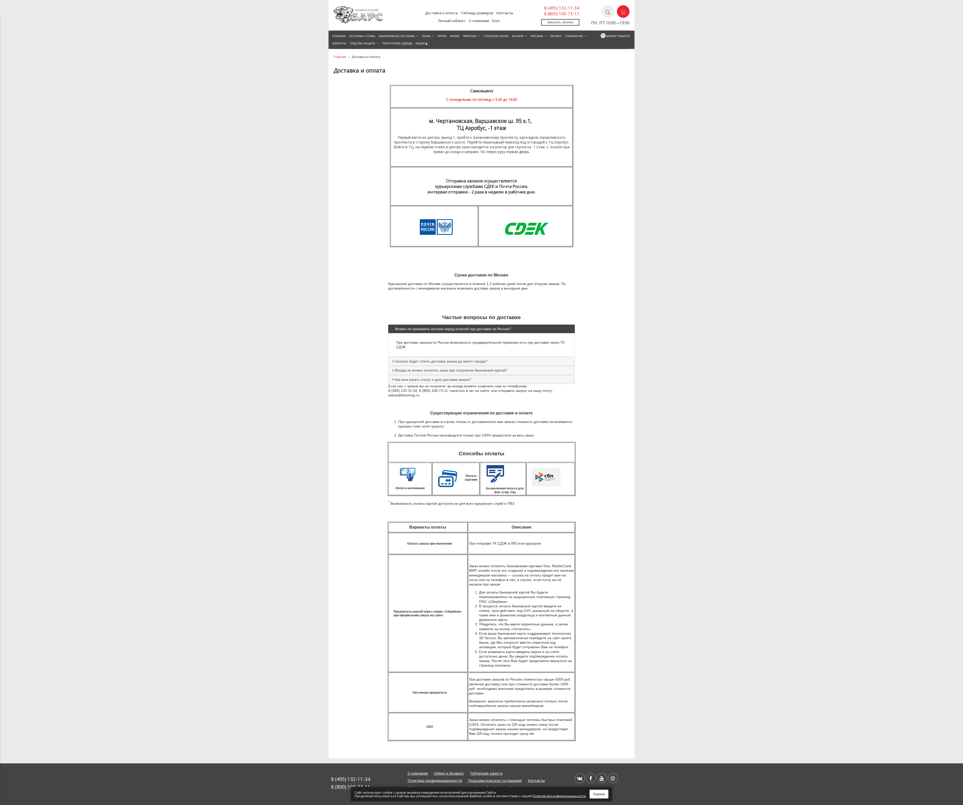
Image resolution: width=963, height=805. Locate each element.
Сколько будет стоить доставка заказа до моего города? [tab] (441, 361)
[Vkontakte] (580, 778)
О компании (479, 20)
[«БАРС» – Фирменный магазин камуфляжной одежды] (359, 22)
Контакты (504, 13)
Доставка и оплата (441, 13)
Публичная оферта (486, 773)
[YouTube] (602, 778)
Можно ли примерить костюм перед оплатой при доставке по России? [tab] (453, 329)
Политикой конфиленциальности (559, 796)
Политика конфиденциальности (435, 780)
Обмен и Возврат (449, 773)
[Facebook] (591, 778)
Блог (496, 20)
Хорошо (599, 794)
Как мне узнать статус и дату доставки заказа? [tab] (433, 380)
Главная (340, 57)
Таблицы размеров (477, 13)
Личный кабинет (452, 20)
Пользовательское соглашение (495, 780)
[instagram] (613, 778)
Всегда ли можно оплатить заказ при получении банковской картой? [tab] (451, 370)
